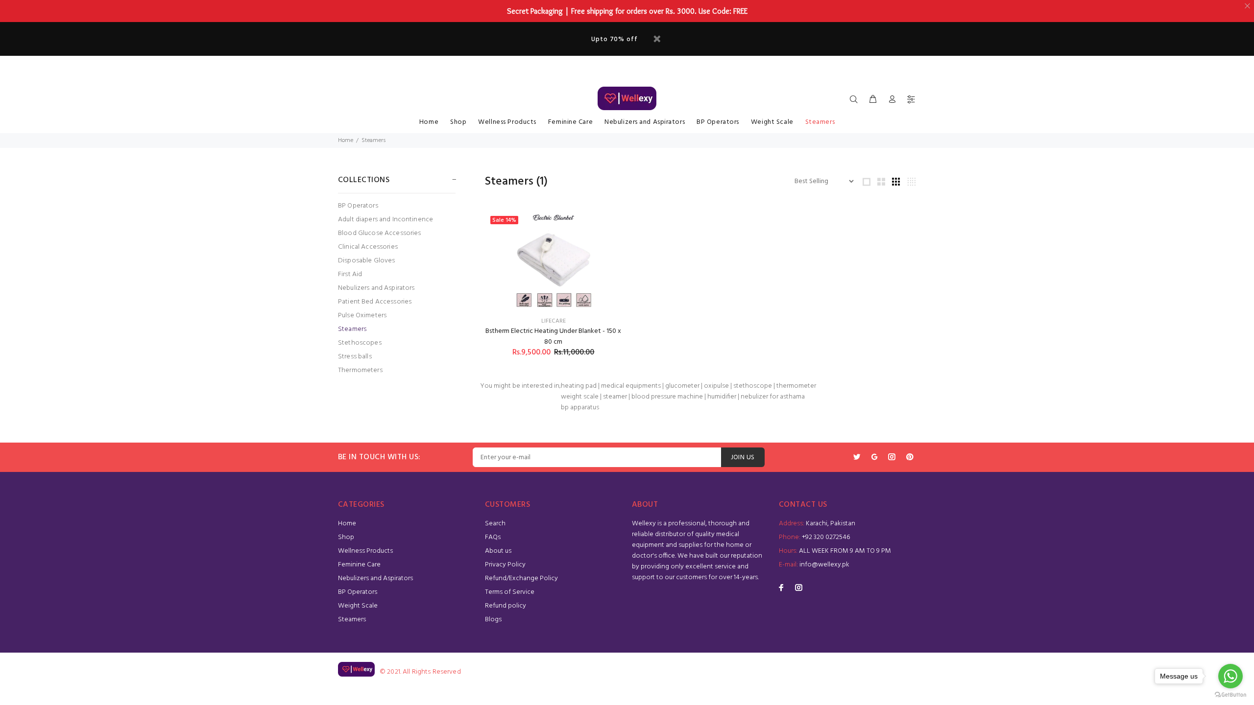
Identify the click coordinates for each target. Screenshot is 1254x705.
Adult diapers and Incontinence (385, 219)
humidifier (721, 396)
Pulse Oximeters (362, 315)
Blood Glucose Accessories (379, 233)
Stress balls (355, 356)
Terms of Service (509, 592)
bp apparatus (580, 407)
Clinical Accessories (368, 247)
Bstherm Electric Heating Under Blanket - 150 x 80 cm (553, 337)
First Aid (350, 274)
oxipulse (716, 386)
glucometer (682, 386)
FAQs (493, 537)
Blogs (493, 619)
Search (495, 523)
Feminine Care (570, 122)
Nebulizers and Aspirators (644, 122)
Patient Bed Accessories (374, 301)
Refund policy (505, 605)
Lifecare (553, 321)
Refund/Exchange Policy (521, 578)
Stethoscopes (360, 343)
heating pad (579, 386)
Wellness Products (507, 122)
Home (428, 122)
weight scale (580, 396)
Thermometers (360, 370)
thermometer (796, 386)
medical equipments (631, 386)
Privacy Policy (505, 564)
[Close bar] (1248, 6)
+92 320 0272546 (826, 537)
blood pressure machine (667, 396)
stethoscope (752, 386)
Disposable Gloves (366, 260)
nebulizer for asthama (773, 396)
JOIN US (743, 457)
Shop (458, 122)
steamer (615, 396)
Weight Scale (772, 122)
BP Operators (718, 122)
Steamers (820, 122)
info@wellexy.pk (824, 564)
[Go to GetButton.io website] (1230, 695)
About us (498, 551)
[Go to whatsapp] (1230, 676)
